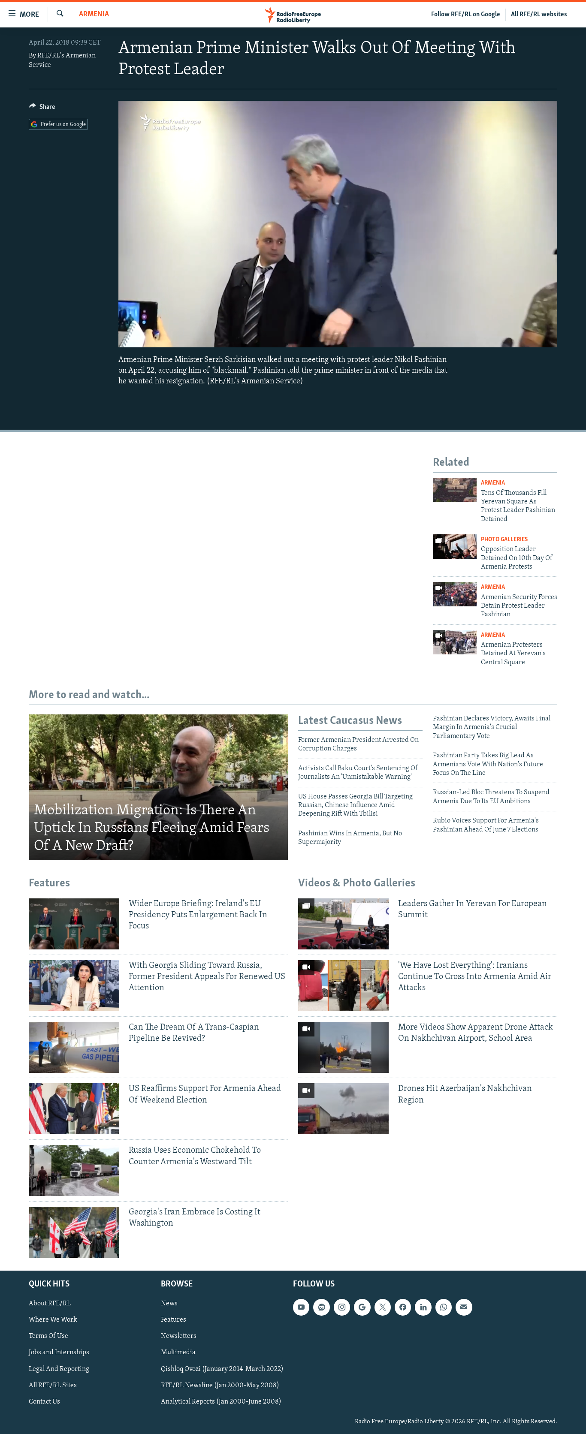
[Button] (42, 109)
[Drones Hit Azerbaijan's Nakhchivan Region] (343, 1108)
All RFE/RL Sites (53, 1385)
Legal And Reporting (59, 1369)
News (169, 1303)
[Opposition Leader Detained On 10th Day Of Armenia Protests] (455, 546)
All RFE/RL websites (539, 14)
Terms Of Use (48, 1336)
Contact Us (44, 1401)
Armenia (94, 14)
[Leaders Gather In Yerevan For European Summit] (343, 923)
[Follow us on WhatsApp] (443, 1307)
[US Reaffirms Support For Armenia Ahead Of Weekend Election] (74, 1108)
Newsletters (178, 1336)
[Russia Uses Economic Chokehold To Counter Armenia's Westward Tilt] (74, 1170)
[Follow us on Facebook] (403, 1307)
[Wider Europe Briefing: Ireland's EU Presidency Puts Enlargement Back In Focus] (74, 923)
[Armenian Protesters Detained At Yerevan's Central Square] (455, 642)
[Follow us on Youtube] (301, 1307)
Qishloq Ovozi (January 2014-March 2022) (222, 1369)
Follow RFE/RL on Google (465, 14)
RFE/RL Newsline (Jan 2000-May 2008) (220, 1385)
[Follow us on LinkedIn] (423, 1307)
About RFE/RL (50, 1303)
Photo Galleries (504, 539)
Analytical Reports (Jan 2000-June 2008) (221, 1401)
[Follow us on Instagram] (342, 1307)
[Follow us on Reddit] (321, 1307)
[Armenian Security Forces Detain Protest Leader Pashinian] (455, 594)
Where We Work (53, 1320)
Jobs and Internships (59, 1353)
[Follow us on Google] (362, 1307)
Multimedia (178, 1353)
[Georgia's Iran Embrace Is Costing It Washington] (74, 1232)
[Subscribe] (464, 1307)
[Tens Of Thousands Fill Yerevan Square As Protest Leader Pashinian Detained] (455, 490)
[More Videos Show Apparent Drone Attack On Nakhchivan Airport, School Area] (343, 1047)
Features (173, 1320)
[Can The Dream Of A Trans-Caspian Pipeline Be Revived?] (74, 1047)
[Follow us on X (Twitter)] (383, 1307)
